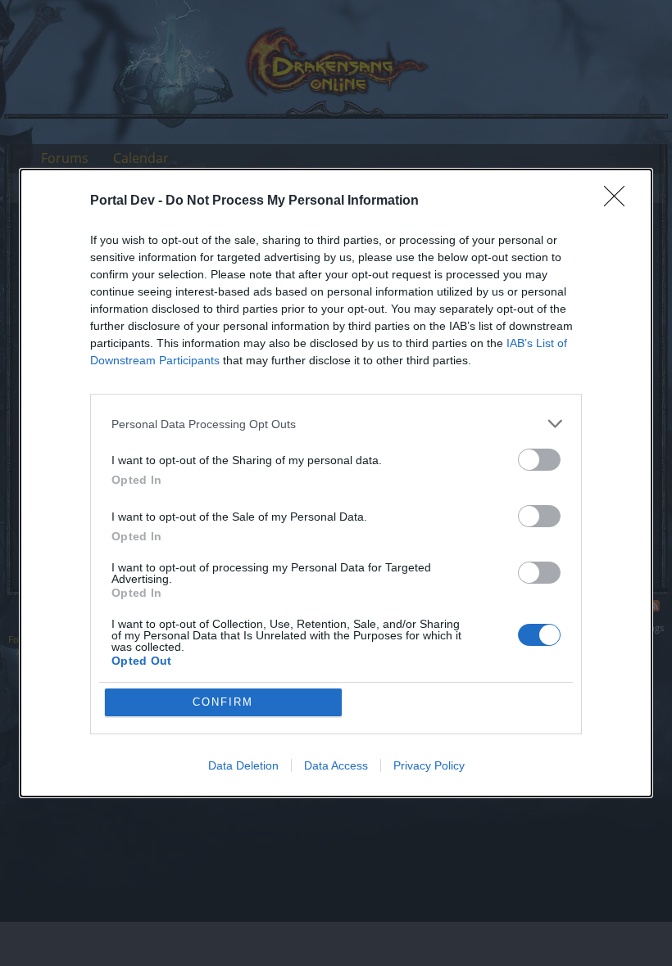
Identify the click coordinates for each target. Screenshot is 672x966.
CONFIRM (223, 702)
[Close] (619, 201)
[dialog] (336, 483)
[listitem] (336, 423)
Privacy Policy (429, 765)
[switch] (539, 460)
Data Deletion (243, 765)
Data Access (336, 765)
